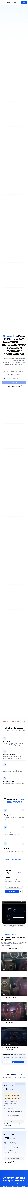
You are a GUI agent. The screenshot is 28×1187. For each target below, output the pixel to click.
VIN (6, 884)
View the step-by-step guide (13, 859)
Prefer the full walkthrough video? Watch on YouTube (14, 925)
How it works (6, 1062)
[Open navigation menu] (2, 2)
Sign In (24, 2)
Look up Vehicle (12, 891)
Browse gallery (13, 948)
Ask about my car (19, 1062)
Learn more (19, 871)
